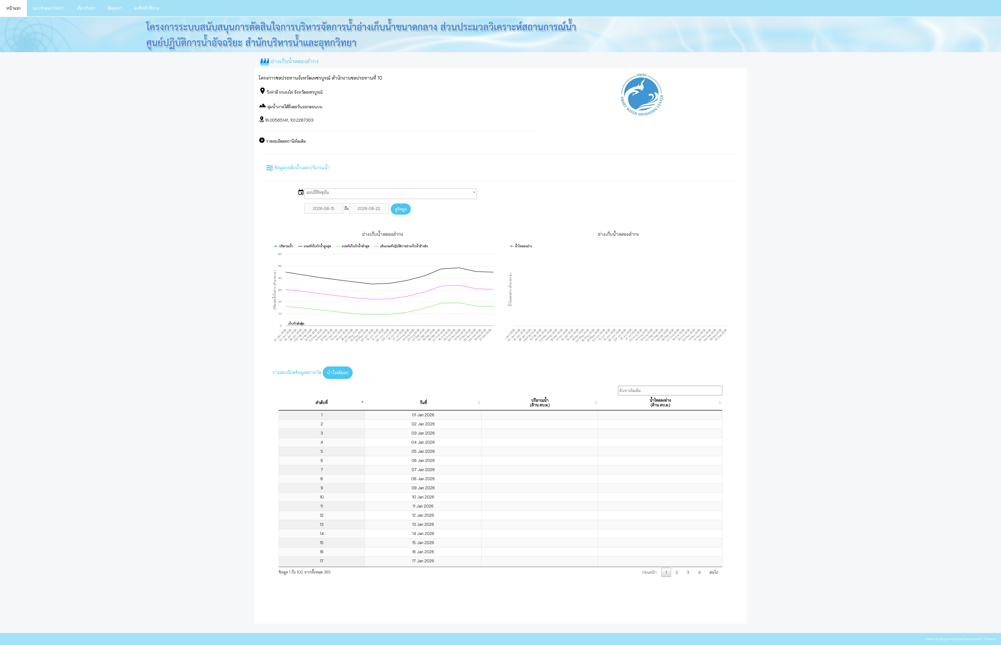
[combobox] (390, 194)
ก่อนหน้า (649, 572)
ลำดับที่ (322, 402)
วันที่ (423, 402)
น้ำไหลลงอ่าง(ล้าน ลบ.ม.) (660, 402)
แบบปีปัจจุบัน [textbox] (318, 192)
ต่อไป (714, 572)
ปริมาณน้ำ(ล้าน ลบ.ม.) (540, 402)
